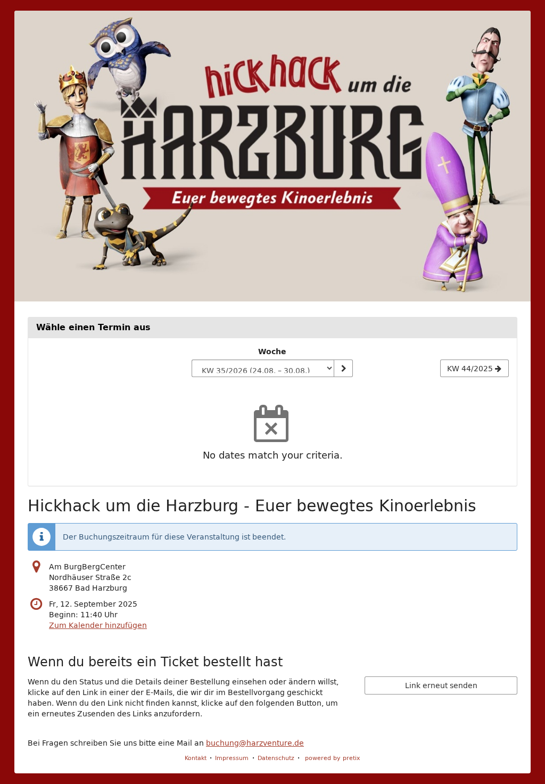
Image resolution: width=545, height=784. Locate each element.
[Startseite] (272, 156)
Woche (272, 351)
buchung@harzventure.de (255, 743)
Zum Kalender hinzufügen (98, 625)
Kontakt (196, 758)
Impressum (232, 758)
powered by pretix (332, 758)
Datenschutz (276, 758)
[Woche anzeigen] (343, 369)
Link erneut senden (441, 685)
